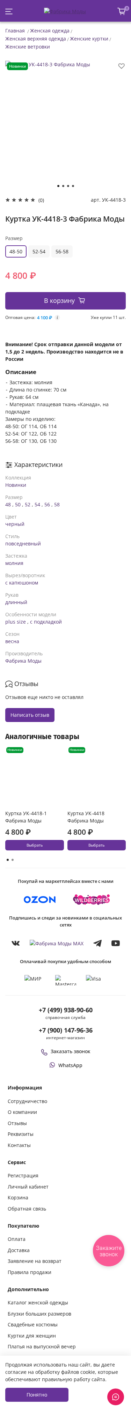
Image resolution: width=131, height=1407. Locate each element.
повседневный (23, 543)
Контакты (19, 1145)
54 (37, 504)
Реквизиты (21, 1134)
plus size (15, 621)
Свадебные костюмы (33, 1324)
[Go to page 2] (13, 860)
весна (12, 641)
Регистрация (23, 1175)
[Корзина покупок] (121, 11)
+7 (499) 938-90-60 (66, 1010)
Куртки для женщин (32, 1335)
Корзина (18, 1197)
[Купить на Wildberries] (91, 899)
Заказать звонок (70, 1051)
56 (47, 504)
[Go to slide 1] (58, 186)
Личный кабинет (28, 1186)
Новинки (15, 485)
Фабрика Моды (23, 660)
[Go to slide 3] (68, 186)
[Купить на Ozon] (40, 899)
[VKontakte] (16, 943)
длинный (16, 602)
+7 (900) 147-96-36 (66, 1030)
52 (27, 504)
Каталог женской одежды (38, 1302)
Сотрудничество (27, 1101)
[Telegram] (97, 943)
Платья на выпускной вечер (42, 1346)
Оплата (17, 1239)
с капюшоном (21, 582)
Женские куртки (89, 38)
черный (14, 524)
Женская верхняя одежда (35, 38)
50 (18, 504)
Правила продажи (29, 1272)
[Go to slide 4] (73, 186)
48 (8, 504)
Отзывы (17, 1123)
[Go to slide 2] (63, 186)
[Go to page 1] (8, 860)
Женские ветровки (27, 46)
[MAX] (56, 943)
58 (57, 504)
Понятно (37, 1394)
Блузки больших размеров (39, 1313)
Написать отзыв (29, 715)
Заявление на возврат (34, 1261)
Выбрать (35, 845)
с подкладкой (46, 621)
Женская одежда (50, 30)
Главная (15, 30)
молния (14, 563)
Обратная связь (27, 1208)
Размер (14, 238)
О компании (22, 1112)
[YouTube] (115, 943)
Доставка (19, 1250)
